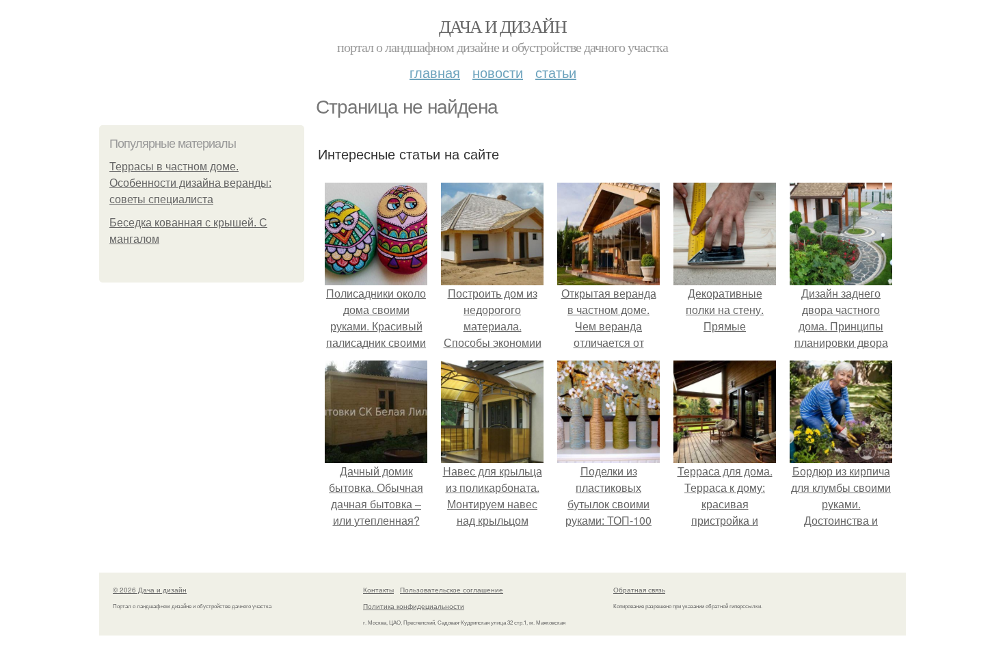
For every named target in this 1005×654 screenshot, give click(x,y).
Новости (497, 72)
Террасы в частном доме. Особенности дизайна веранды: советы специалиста (190, 183)
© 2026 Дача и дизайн (150, 589)
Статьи (555, 72)
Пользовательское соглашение (451, 589)
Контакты (378, 589)
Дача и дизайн (502, 26)
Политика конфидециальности (413, 606)
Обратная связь (639, 589)
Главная (435, 72)
